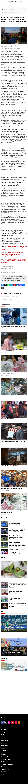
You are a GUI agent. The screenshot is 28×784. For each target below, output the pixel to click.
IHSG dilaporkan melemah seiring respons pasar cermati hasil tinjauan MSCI (13, 464)
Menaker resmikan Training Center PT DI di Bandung (12, 651)
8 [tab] (19, 656)
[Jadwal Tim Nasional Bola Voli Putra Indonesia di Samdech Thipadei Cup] (4, 551)
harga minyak (7, 293)
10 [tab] (23, 656)
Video (3, 635)
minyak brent (5, 296)
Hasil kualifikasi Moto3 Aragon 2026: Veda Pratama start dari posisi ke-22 (17, 584)
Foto (2, 611)
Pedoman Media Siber (7, 764)
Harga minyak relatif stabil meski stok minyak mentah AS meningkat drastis (12, 254)
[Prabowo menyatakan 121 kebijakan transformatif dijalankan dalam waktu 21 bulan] (14, 431)
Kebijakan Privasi (5, 759)
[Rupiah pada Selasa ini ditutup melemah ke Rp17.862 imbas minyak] (14, 363)
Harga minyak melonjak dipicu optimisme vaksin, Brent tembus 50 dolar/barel (14, 248)
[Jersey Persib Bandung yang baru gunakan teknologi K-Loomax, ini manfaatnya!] (4, 531)
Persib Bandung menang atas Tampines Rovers (13, 628)
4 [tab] (16, 633)
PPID (2, 774)
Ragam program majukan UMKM (12, 705)
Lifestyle (3, 750)
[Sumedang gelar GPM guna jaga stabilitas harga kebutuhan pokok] (14, 341)
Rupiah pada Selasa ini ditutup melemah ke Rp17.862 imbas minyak (13, 372)
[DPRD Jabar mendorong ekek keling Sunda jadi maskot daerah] (14, 569)
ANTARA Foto (5, 769)
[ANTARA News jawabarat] (15, 1)
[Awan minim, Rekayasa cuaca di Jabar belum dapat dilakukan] (4, 599)
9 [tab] (21, 656)
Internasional (4, 745)
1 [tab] (9, 633)
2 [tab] (12, 633)
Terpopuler (4, 518)
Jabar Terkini (4, 740)
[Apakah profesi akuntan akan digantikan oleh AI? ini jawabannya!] (4, 592)
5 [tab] (18, 633)
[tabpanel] (14, 623)
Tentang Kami (5, 761)
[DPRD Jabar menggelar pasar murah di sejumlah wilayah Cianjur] (14, 409)
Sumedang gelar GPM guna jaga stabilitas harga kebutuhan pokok (13, 349)
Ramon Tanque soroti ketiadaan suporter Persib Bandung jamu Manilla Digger (17, 544)
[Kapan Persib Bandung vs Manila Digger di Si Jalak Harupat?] (4, 538)
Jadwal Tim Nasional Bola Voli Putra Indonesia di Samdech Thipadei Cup (17, 551)
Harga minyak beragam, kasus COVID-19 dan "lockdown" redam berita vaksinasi (13, 260)
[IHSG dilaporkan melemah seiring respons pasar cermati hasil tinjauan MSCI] (14, 456)
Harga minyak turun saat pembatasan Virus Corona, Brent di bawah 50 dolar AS (13, 11)
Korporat (3, 771)
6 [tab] (15, 656)
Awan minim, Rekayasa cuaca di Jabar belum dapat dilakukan (17, 598)
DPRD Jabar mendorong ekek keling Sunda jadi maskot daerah (13, 578)
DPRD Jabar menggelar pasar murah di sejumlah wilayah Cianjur (12, 417)
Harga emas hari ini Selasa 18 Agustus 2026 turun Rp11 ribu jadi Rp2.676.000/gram (13, 395)
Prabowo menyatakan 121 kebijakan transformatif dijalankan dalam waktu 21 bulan (13, 441)
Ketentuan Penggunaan (7, 756)
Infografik (4, 658)
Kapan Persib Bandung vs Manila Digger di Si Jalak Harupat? (16, 537)
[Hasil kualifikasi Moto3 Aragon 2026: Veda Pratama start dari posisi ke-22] (4, 585)
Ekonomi (11, 9)
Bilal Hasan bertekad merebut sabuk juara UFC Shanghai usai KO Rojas (17, 605)
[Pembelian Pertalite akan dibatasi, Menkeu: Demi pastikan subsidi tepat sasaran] (14, 478)
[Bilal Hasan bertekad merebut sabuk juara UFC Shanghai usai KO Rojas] (4, 605)
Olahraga (3, 748)
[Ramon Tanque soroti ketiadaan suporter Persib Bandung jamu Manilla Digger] (4, 544)
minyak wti (14, 296)
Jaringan (3, 754)
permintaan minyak (7, 299)
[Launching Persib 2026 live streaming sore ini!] (4, 524)
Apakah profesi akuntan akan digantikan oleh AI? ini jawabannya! (17, 591)
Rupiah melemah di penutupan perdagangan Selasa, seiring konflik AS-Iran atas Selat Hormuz (13, 511)
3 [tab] (14, 633)
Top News (4, 557)
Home (5, 9)
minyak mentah (17, 293)
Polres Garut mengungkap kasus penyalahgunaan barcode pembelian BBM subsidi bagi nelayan (13, 326)
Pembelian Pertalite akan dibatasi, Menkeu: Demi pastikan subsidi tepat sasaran (13, 487)
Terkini (3, 727)
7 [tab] (17, 656)
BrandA (3, 766)
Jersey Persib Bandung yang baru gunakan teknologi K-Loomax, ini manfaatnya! (17, 530)
